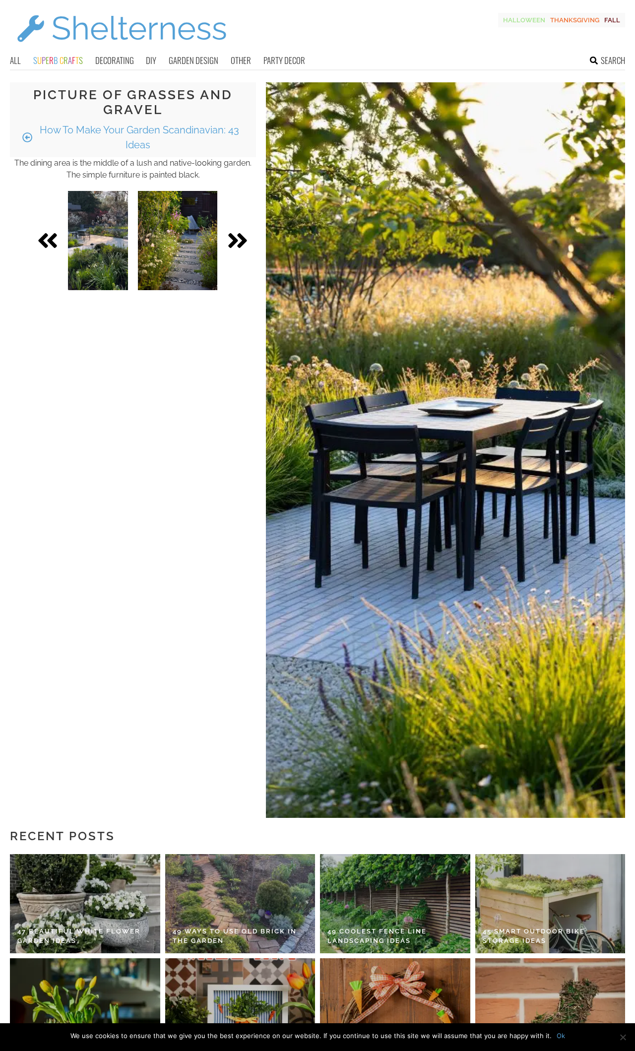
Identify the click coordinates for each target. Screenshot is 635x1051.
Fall (612, 20)
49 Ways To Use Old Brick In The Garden (235, 936)
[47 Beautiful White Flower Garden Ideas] (85, 903)
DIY (151, 60)
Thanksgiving (574, 20)
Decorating (114, 60)
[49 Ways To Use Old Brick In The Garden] (240, 903)
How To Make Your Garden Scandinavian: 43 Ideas (138, 137)
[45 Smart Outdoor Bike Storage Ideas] (550, 903)
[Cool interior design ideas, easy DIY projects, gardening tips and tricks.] (121, 48)
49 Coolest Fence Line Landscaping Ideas (377, 936)
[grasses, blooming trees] (98, 240)
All (15, 60)
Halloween (524, 20)
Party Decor (284, 60)
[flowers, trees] (177, 240)
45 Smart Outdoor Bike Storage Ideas (534, 936)
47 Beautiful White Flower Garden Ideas (78, 936)
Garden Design (193, 60)
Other (241, 60)
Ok (561, 1036)
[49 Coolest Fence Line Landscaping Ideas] (395, 903)
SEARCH (613, 60)
